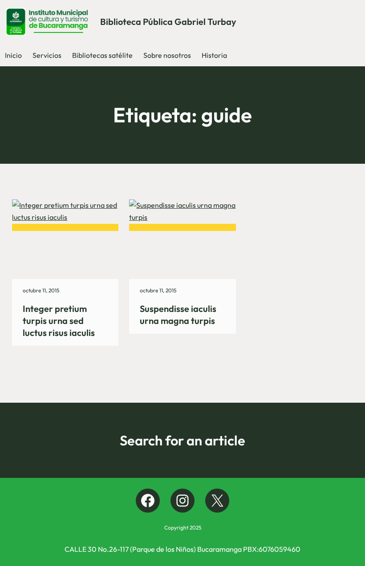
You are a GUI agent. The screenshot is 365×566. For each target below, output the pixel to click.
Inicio (13, 55)
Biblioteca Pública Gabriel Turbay (168, 21)
